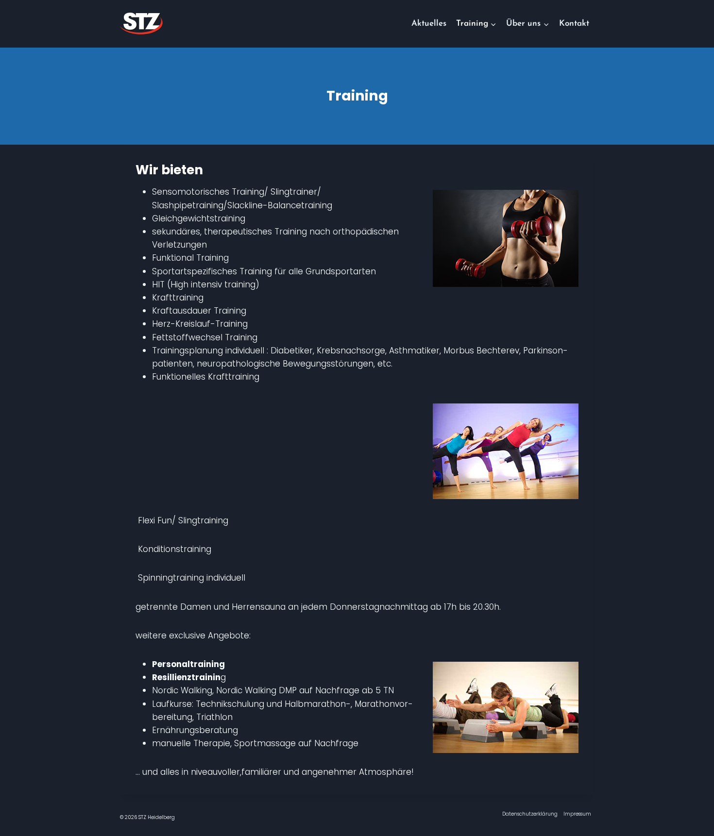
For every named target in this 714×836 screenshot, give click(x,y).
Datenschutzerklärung (530, 814)
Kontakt (574, 23)
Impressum (577, 814)
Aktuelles (428, 23)
